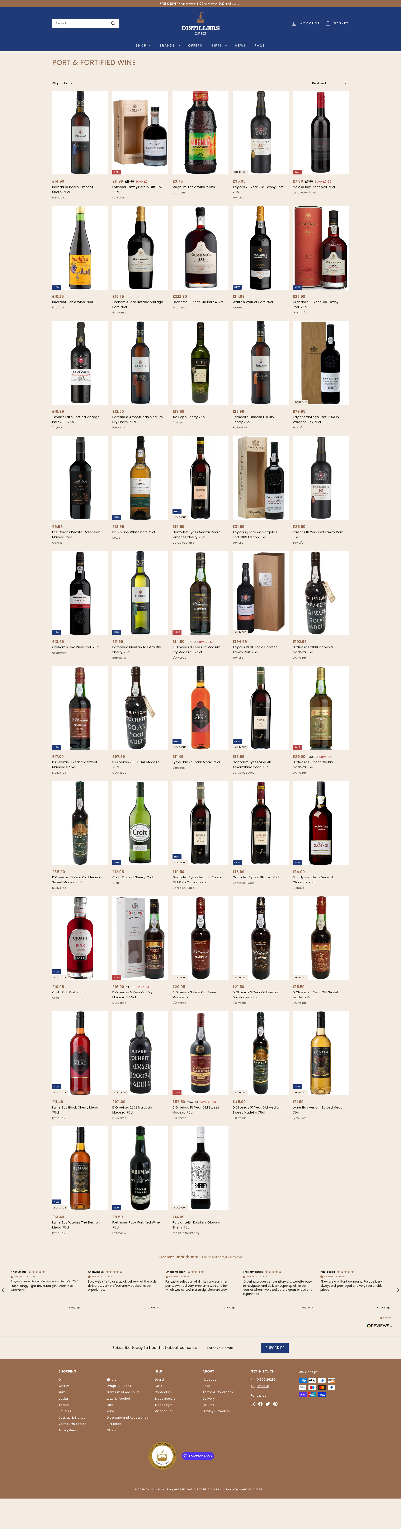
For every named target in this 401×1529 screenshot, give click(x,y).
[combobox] (85, 23)
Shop (142, 45)
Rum (61, 1392)
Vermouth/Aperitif (72, 1424)
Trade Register (166, 1398)
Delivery (209, 1398)
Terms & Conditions (218, 1392)
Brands (168, 45)
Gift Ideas (114, 1424)
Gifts (217, 45)
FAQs (260, 45)
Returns (208, 1405)
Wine (110, 1411)
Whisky (63, 1386)
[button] (45, 1290)
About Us (209, 1379)
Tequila (64, 1405)
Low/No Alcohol (118, 1398)
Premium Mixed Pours (123, 1392)
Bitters (111, 1379)
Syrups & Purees (119, 1386)
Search (160, 1379)
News (240, 45)
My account (164, 1411)
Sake (110, 1405)
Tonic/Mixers (68, 1430)
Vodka (63, 1398)
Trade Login (163, 1405)
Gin (60, 1379)
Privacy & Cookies (216, 1411)
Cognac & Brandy (71, 1417)
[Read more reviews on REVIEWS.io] (379, 1326)
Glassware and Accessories (127, 1417)
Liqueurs (64, 1411)
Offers (195, 45)
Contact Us (163, 1392)
